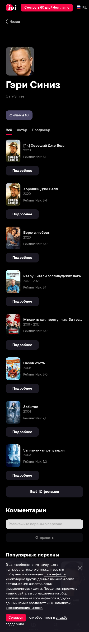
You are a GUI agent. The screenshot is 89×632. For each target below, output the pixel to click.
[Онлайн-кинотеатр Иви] (12, 7)
